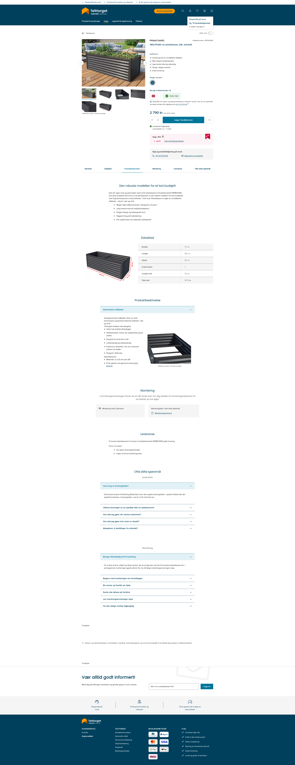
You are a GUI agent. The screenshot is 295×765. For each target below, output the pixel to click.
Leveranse (178, 168)
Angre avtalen (87, 736)
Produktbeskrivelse (132, 168)
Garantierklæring (122, 743)
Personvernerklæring (123, 740)
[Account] (190, 11)
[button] (204, 11)
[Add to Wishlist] (209, 120)
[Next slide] (145, 63)
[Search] (182, 11)
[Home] (83, 33)
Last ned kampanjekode (174, 141)
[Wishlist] (197, 11)
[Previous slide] (81, 63)
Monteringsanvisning (163, 413)
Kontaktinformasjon (123, 732)
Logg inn (206, 686)
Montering (157, 168)
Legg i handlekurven (183, 119)
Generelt (88, 168)
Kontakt (85, 732)
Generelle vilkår (121, 736)
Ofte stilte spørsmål (202, 168)
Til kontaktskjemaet (201, 23)
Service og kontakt (164, 11)
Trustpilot (85, 625)
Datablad (108, 168)
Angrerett (119, 747)
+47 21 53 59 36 (181, 104)
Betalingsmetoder (122, 751)
